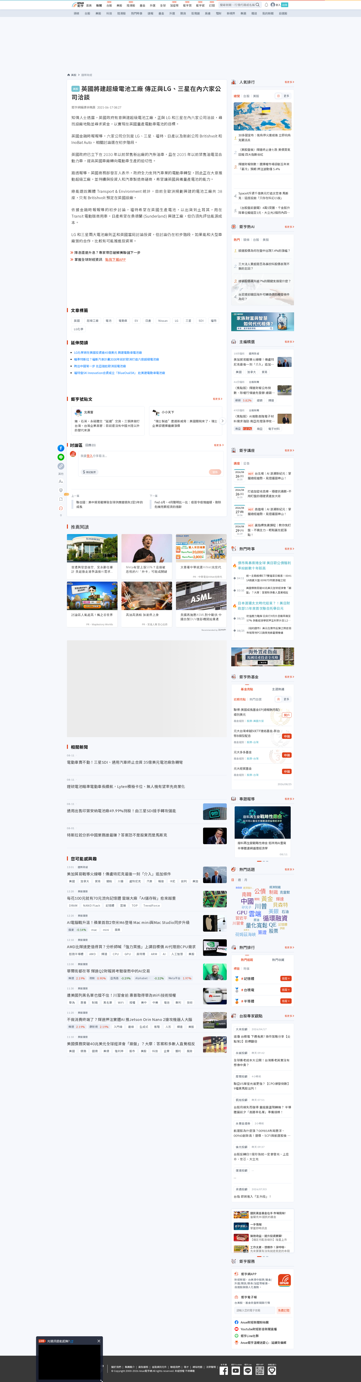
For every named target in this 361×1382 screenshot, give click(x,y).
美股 (119, 5)
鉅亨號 (200, 5)
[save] (61, 499)
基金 (142, 5)
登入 (278, 5)
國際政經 (86, 75)
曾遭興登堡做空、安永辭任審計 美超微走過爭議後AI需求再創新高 (92, 569)
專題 (243, 13)
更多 (286, 95)
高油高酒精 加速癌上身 (142, 615)
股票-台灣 (253, 742)
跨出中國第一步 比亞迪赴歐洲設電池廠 (100, 366)
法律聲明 (211, 1367)
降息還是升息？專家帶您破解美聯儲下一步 (107, 252)
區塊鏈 (195, 13)
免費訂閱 (283, 1310)
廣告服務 (143, 1367)
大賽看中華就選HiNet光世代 (200, 567)
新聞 (99, 5)
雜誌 (254, 13)
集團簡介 (130, 1367)
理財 (218, 13)
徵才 (186, 1367)
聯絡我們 (175, 1367)
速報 (150, 13)
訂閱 (212, 5)
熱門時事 (136, 13)
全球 (163, 5)
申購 (287, 736)
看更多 (217, 399)
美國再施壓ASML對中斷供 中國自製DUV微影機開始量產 (201, 617)
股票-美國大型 (255, 721)
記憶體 (249, 978)
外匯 (152, 5)
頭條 (76, 13)
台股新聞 (254, 382)
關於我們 (116, 1367)
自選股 (283, 13)
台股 (109, 5)
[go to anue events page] (266, 4)
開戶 (287, 715)
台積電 (249, 989)
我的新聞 (268, 13)
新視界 (231, 13)
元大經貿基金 (243, 768)
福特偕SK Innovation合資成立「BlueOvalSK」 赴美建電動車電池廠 (119, 372)
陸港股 (131, 5)
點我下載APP (115, 259)
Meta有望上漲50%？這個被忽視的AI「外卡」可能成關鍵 (146, 569)
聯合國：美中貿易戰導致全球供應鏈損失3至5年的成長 (109, 504)
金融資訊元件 (159, 1367)
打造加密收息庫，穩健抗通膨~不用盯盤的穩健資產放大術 (269, 493)
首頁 (89, 5)
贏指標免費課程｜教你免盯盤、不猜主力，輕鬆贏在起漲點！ (269, 530)
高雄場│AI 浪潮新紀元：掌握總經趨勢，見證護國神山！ (269, 511)
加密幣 (174, 5)
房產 (208, 13)
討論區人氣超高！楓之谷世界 (92, 615)
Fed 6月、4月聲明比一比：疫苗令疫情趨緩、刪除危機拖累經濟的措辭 (188, 504)
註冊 (284, 5)
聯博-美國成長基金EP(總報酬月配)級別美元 (257, 712)
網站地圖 (197, 1367)
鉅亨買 (187, 5)
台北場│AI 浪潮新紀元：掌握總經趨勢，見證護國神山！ (269, 475)
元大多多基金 (243, 752)
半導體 (249, 1001)
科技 (109, 13)
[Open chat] (61, 508)
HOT (250, 473)
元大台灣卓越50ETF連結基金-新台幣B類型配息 (257, 733)
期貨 (183, 13)
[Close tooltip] (92, 508)
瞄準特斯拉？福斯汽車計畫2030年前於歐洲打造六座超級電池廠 (116, 359)
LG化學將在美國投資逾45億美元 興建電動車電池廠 (108, 352)
